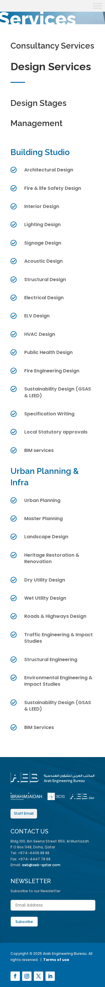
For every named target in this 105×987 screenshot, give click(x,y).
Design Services (50, 66)
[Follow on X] (38, 976)
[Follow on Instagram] (27, 976)
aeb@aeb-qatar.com (41, 864)
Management (36, 123)
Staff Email (24, 813)
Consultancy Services (52, 46)
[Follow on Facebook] (15, 976)
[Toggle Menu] (97, 5)
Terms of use (56, 959)
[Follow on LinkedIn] (50, 976)
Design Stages (38, 103)
